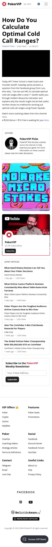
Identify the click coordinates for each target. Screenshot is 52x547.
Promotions (33, 417)
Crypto (5, 417)
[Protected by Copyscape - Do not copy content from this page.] (26, 518)
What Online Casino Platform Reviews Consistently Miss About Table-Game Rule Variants (25, 288)
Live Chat (6, 474)
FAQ (30, 470)
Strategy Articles (9, 448)
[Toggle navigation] (46, 4)
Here (4, 117)
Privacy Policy (34, 474)
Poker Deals (34, 412)
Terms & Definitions (11, 452)
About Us (32, 465)
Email (4, 470)
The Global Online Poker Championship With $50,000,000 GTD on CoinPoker (24, 343)
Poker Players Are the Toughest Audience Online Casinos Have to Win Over (25, 308)
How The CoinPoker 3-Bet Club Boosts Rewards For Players (23, 327)
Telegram (6, 465)
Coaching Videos (10, 443)
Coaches (6, 439)
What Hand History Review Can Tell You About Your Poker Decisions (24, 269)
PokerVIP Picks (8, 46)
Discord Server (35, 443)
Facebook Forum (36, 448)
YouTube (32, 452)
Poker (5, 412)
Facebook (32, 439)
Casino (5, 421)
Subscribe (10, 251)
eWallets (6, 426)
